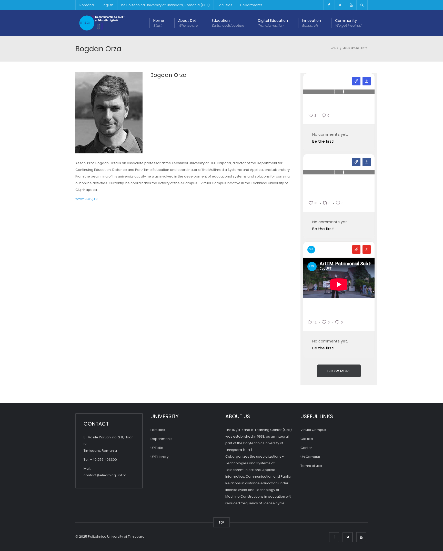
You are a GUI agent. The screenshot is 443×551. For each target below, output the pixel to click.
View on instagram (356, 81)
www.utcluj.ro (86, 198)
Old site (306, 438)
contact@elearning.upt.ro (105, 475)
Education (228, 23)
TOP (221, 522)
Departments (251, 5)
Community (348, 23)
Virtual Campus (313, 429)
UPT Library (159, 456)
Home (158, 23)
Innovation (311, 23)
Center (306, 447)
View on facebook (356, 162)
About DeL (188, 23)
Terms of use (311, 465)
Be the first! (323, 141)
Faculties (225, 5)
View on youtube (356, 249)
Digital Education (273, 23)
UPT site (156, 447)
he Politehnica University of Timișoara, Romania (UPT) (165, 5)
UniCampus (310, 456)
